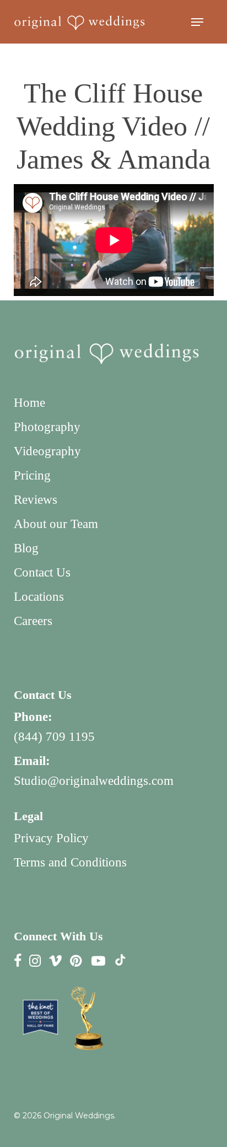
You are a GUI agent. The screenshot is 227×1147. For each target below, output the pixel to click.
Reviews (35, 500)
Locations (39, 597)
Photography (47, 427)
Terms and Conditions (70, 862)
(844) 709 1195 (54, 737)
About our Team (56, 524)
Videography (47, 451)
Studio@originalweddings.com (94, 781)
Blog (26, 548)
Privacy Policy (51, 838)
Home (29, 403)
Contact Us (42, 572)
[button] (197, 22)
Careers (33, 621)
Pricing (32, 475)
